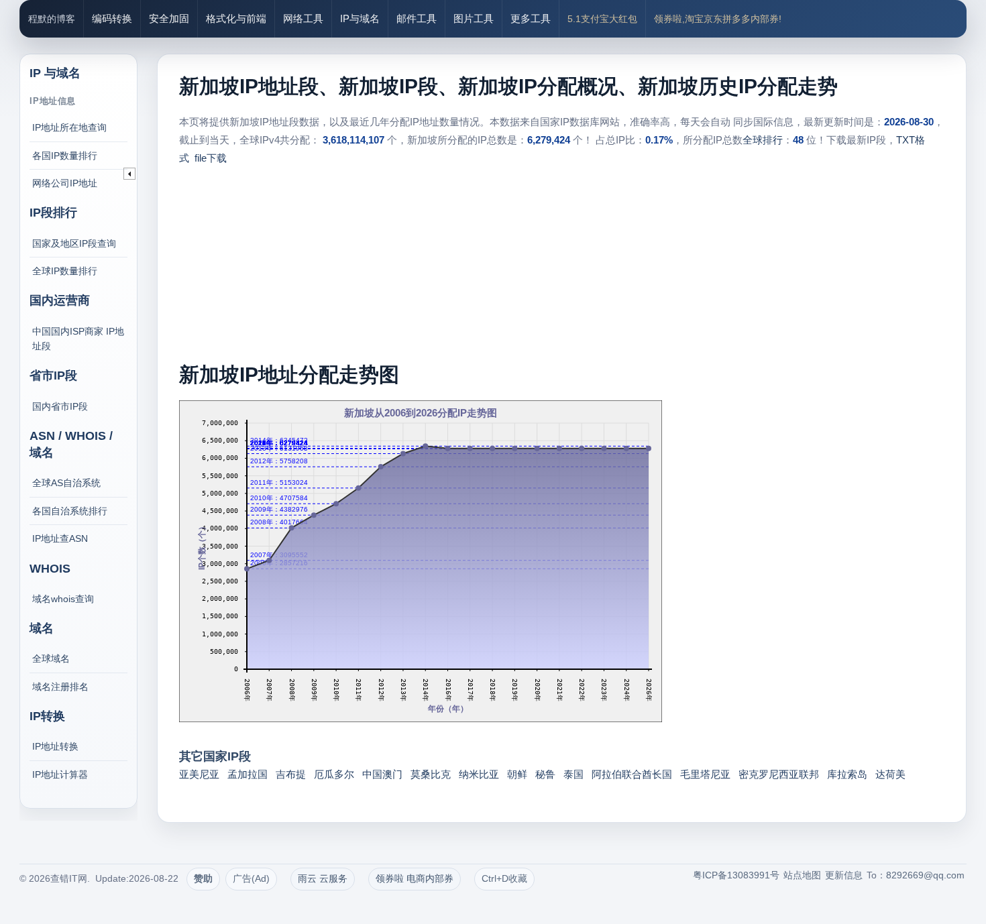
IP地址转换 (55, 746)
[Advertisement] (561, 267)
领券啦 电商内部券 (414, 878)
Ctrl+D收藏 (504, 878)
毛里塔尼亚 (705, 774)
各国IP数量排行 (64, 155)
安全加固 (169, 18)
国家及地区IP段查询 (74, 243)
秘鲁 (545, 774)
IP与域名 (360, 18)
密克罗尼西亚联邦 (778, 774)
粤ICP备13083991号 (736, 875)
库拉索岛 (847, 774)
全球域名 (51, 658)
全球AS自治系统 (66, 482)
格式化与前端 (236, 18)
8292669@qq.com (925, 875)
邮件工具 (416, 18)
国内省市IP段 (60, 406)
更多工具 (530, 18)
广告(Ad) (251, 878)
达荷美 (890, 774)
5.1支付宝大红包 (602, 18)
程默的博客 (51, 18)
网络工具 (303, 18)
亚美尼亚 (199, 774)
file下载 (211, 158)
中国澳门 (382, 774)
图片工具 (473, 18)
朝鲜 (517, 774)
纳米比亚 (479, 774)
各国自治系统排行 (69, 511)
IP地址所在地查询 (69, 127)
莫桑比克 (430, 774)
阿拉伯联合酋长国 (632, 774)
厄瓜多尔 (334, 774)
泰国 (573, 774)
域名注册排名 (60, 686)
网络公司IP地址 (64, 183)
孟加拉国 (247, 774)
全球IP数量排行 (64, 271)
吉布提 (291, 774)
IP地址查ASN (60, 538)
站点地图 (802, 875)
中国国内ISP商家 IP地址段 (78, 338)
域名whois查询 (63, 598)
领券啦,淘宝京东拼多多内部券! (717, 18)
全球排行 (763, 140)
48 (798, 140)
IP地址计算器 (60, 774)
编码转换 (112, 18)
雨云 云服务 (322, 878)
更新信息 (844, 875)
